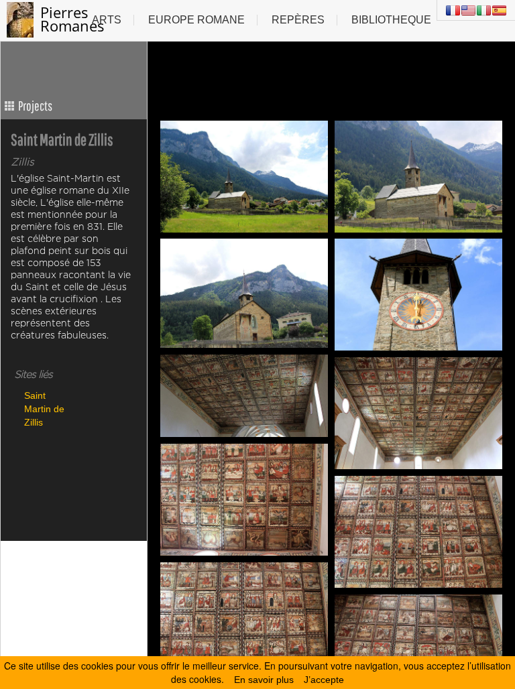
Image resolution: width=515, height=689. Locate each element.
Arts (106, 19)
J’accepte (324, 679)
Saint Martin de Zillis (44, 408)
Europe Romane (196, 19)
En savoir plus (264, 679)
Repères (298, 19)
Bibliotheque (391, 19)
